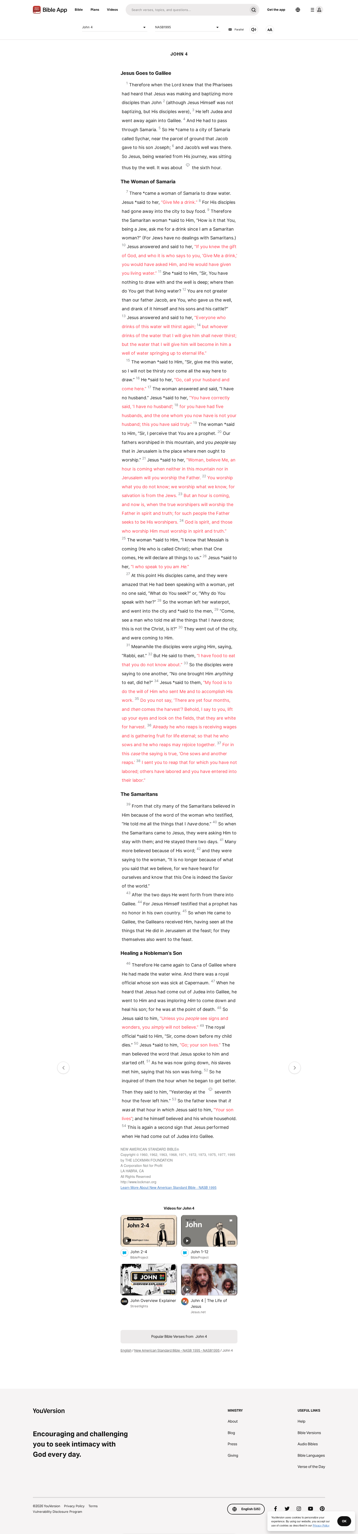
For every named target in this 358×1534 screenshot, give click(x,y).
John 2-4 (143, 1251)
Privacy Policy (74, 1506)
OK (344, 1521)
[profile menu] (316, 10)
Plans (95, 9)
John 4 (87, 27)
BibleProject (139, 1257)
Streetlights (139, 1306)
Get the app (276, 9)
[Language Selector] (298, 10)
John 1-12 (205, 1251)
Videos (112, 9)
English (126, 1350)
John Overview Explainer (153, 1300)
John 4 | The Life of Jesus (209, 1303)
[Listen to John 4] (254, 29)
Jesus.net (198, 1312)
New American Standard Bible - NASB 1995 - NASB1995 (177, 1350)
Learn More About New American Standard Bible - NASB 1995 (169, 1187)
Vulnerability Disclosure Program (57, 1512)
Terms (93, 1506)
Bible (79, 9)
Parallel (239, 29)
